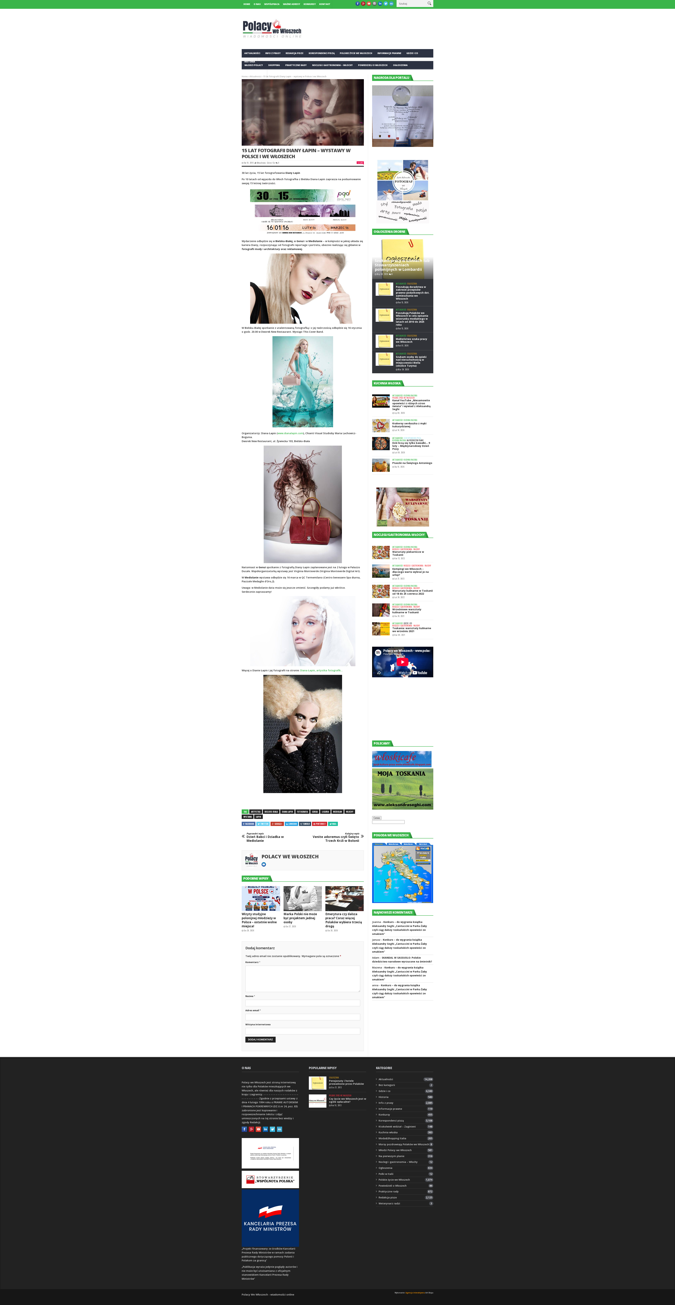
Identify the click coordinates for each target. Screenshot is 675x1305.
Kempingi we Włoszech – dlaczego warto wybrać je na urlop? (410, 572)
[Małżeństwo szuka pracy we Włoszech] (384, 341)
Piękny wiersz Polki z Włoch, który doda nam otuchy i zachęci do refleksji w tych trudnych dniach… (346, 1203)
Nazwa (250, 996)
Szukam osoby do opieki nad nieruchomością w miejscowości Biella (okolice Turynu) (411, 361)
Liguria (325, 811)
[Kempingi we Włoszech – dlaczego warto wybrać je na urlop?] (381, 571)
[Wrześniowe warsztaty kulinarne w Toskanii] (381, 610)
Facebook (249, 823)
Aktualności (252, 53)
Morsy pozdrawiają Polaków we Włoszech (404, 1144)
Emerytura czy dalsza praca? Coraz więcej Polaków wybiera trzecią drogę (343, 920)
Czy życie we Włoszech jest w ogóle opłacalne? (347, 1100)
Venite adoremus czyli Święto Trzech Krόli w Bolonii (336, 837)
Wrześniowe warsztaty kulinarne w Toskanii (406, 611)
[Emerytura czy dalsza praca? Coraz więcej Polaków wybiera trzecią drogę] (344, 898)
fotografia (302, 811)
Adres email (253, 1010)
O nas (257, 4)
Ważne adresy (291, 4)
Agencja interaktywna (415, 1292)
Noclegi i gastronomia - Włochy (406, 549)
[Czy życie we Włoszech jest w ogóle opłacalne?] (317, 1101)
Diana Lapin (287, 811)
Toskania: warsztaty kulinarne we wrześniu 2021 (411, 629)
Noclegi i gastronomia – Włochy (332, 65)
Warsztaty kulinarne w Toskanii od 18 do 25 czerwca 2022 (412, 592)
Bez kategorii (387, 1085)
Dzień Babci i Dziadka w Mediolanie (265, 837)
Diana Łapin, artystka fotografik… (321, 670)
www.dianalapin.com (290, 433)
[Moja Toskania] (402, 808)
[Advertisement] (398, 712)
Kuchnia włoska (255, 73)
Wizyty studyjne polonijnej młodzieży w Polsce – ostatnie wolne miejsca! (259, 920)
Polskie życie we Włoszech (356, 53)
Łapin (258, 816)
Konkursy (310, 4)
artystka (255, 811)
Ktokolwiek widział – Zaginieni (397, 1126)
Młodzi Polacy (254, 65)
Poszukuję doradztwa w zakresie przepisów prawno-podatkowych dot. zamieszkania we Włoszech (412, 292)
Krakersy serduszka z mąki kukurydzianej (409, 425)
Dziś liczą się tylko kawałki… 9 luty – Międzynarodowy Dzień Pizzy (411, 446)
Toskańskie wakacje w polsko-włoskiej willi (343, 1161)
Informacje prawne (389, 53)
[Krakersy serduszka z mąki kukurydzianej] (381, 425)
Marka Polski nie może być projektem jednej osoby (300, 918)
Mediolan (337, 811)
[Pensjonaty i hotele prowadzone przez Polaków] (317, 1083)
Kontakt (324, 4)
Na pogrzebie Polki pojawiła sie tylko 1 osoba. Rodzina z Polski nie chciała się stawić (346, 1119)
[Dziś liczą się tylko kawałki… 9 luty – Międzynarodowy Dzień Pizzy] (381, 443)
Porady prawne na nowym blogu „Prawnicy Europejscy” (347, 1142)
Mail (334, 823)
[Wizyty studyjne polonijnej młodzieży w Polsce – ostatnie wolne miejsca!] (261, 898)
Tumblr (306, 823)
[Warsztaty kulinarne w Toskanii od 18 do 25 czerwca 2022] (381, 591)
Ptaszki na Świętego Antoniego (412, 463)
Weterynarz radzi (389, 1203)
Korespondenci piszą (322, 53)
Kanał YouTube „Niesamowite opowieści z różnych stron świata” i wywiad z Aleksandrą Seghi (411, 405)
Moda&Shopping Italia (392, 1138)
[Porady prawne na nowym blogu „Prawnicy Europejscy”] (317, 1139)
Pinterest (321, 823)
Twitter (264, 823)
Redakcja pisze (294, 53)
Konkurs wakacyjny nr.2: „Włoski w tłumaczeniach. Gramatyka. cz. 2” (345, 1179)
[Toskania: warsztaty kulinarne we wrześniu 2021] (381, 628)
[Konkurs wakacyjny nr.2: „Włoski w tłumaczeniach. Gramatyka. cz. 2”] (317, 1178)
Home (246, 4)
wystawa (247, 816)
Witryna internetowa (258, 1024)
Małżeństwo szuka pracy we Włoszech (411, 340)
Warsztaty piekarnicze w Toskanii (408, 553)
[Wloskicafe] (402, 766)
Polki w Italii (386, 1174)
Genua (315, 811)
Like (361, 162)
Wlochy (349, 811)
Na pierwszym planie (415, 440)
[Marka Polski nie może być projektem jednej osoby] (303, 898)
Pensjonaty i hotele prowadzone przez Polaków (346, 1082)
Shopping (274, 65)
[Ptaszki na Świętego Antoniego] (381, 465)
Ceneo (377, 818)
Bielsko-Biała (271, 811)
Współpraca (271, 4)
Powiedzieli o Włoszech (372, 65)
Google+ (278, 823)
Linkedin (293, 823)
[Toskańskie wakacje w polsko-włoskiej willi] (317, 1160)
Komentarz (252, 962)
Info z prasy (273, 53)
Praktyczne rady (296, 65)
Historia (383, 1097)
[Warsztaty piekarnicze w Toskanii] (381, 552)
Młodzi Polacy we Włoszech (395, 1150)
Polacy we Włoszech (290, 856)
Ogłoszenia (400, 65)
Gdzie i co (412, 53)
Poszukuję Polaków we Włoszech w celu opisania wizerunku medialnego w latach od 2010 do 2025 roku (412, 318)
